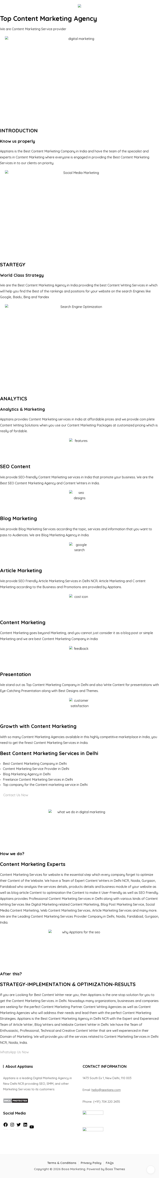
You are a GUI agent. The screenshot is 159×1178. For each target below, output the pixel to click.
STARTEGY (12, 264)
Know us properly (17, 141)
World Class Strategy (22, 275)
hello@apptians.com (106, 1090)
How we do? (12, 853)
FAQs (110, 1163)
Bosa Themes (115, 1169)
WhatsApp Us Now (15, 1052)
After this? (11, 973)
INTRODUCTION (19, 130)
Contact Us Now (15, 795)
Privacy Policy (91, 1163)
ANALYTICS (13, 398)
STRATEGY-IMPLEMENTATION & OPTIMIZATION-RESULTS (68, 984)
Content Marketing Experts (32, 864)
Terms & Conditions (61, 1163)
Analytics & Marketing (22, 409)
